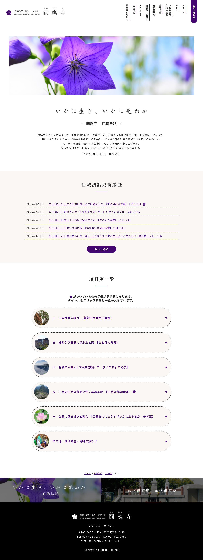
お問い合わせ (194, 12)
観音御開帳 (153, 10)
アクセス (183, 9)
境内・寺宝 (140, 10)
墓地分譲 (160, 9)
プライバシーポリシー (101, 525)
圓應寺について (127, 12)
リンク (176, 7)
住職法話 (133, 9)
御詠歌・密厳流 (147, 12)
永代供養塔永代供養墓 (168, 10)
